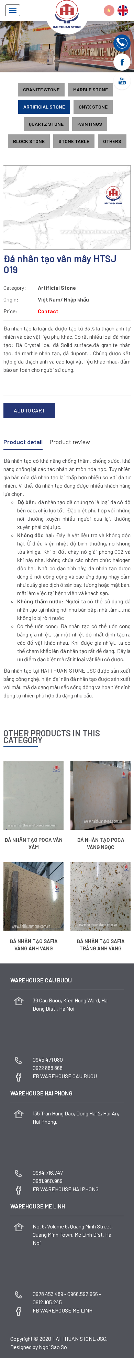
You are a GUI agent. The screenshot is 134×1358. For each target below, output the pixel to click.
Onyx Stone (93, 107)
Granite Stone (41, 89)
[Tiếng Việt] (109, 10)
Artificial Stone (44, 107)
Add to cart (29, 410)
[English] (123, 10)
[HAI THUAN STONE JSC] (67, 13)
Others (112, 141)
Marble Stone (90, 89)
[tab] (23, 442)
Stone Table (73, 141)
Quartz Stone (46, 124)
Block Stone (29, 141)
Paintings (89, 124)
